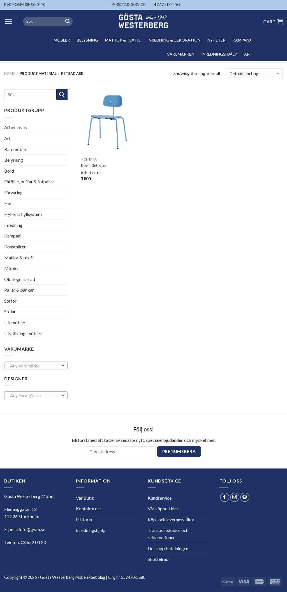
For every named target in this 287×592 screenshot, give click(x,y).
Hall (8, 203)
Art (248, 54)
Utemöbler (15, 322)
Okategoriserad (19, 279)
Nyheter (216, 40)
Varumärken (180, 54)
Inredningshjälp (219, 54)
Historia (84, 519)
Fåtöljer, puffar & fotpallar (29, 181)
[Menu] (8, 21)
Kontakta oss (88, 508)
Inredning (13, 225)
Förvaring (13, 192)
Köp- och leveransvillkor (171, 519)
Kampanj (241, 40)
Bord (9, 170)
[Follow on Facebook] (224, 497)
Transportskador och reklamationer (168, 533)
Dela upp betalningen (168, 548)
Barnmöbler (15, 149)
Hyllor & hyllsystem (23, 214)
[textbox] (34, 366)
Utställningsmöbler (22, 333)
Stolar (10, 311)
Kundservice (160, 497)
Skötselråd (158, 559)
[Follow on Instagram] (234, 497)
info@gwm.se (32, 529)
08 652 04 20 (33, 542)
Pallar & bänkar (19, 289)
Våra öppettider (163, 508)
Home (9, 73)
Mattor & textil (122, 40)
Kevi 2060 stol (93, 165)
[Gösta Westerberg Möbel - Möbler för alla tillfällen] (143, 21)
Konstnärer (15, 246)
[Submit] (67, 21)
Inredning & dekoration (173, 40)
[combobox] (36, 365)
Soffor (10, 300)
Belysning (87, 40)
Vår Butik (85, 497)
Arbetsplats (15, 127)
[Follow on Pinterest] (244, 497)
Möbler (62, 40)
